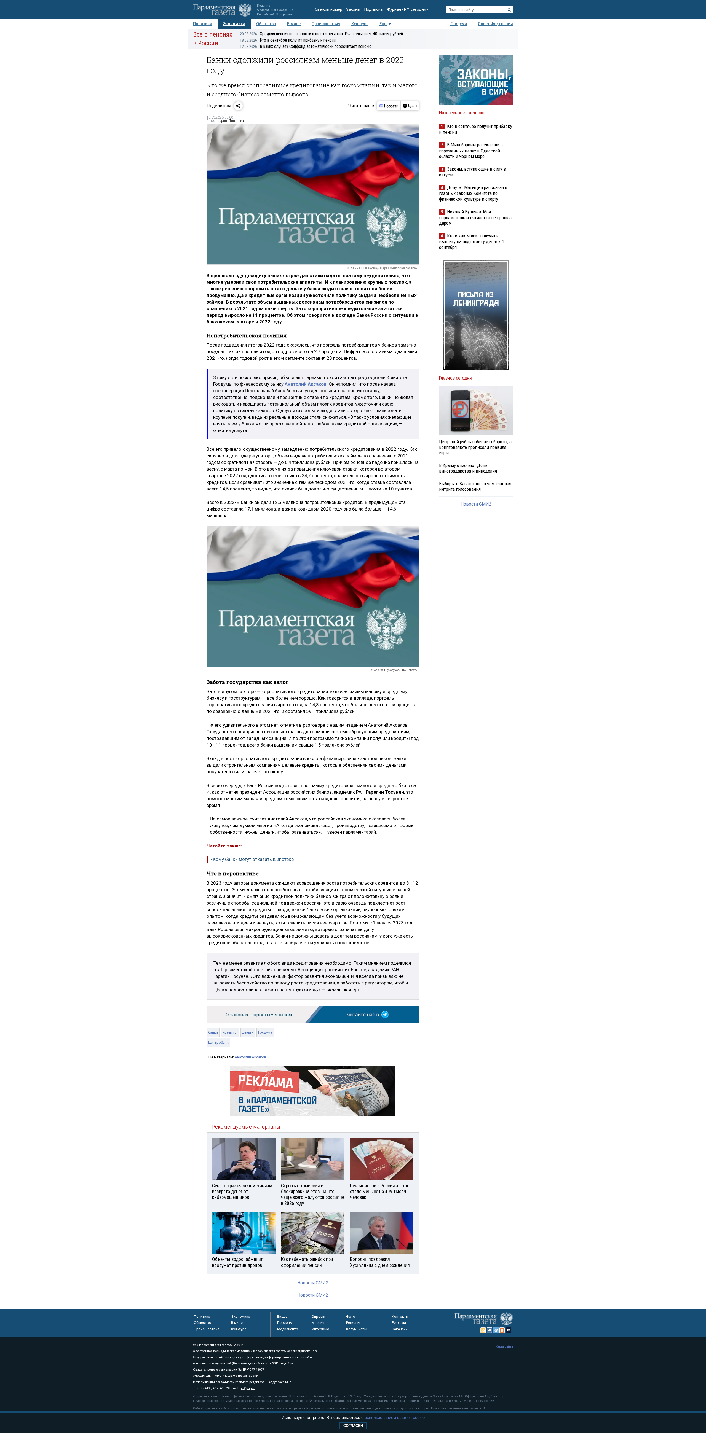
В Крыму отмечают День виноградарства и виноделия (468, 468)
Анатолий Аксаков (250, 1057)
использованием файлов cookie (395, 1417)
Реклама (399, 1323)
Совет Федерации (495, 24)
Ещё (383, 24)
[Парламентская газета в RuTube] (508, 1330)
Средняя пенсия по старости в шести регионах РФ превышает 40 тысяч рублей (321, 33)
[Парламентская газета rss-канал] (483, 1330)
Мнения (318, 1323)
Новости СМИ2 (312, 1283)
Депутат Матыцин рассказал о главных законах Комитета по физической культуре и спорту (473, 193)
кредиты (230, 1032)
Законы (353, 9)
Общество (266, 24)
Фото (350, 1316)
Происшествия (326, 24)
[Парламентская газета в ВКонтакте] (489, 1330)
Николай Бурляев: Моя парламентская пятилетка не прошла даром (475, 217)
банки (213, 1032)
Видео (282, 1316)
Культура (359, 24)
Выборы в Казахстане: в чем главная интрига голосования (475, 486)
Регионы (353, 1323)
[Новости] (389, 105)
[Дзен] (409, 105)
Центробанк (218, 1042)
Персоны (285, 1323)
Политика (202, 24)
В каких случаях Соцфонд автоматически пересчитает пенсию (305, 46)
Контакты (400, 1316)
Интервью (320, 1329)
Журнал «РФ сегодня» (407, 9)
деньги (247, 1032)
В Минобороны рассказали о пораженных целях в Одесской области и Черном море (471, 150)
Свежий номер (328, 9)
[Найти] (509, 10)
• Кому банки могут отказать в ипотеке (252, 859)
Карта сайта (504, 1346)
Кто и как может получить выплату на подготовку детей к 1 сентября (471, 241)
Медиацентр (287, 1329)
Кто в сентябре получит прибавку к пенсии (288, 40)
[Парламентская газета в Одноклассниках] (502, 1330)
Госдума (458, 24)
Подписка (373, 9)
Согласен (353, 1426)
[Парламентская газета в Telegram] (496, 1330)
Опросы (318, 1316)
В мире (294, 24)
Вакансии (400, 1329)
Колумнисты (356, 1329)
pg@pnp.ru (247, 1388)
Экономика (234, 24)
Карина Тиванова (230, 121)
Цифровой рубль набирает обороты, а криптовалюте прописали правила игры (475, 447)
